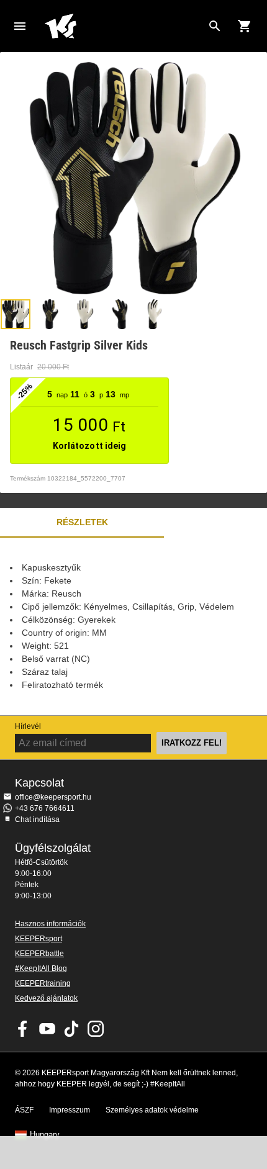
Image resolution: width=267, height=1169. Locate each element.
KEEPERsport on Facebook (23, 1029)
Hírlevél (28, 726)
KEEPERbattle (39, 953)
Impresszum (69, 1110)
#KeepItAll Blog (41, 968)
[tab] (15, 314)
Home (123, 26)
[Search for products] (214, 26)
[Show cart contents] (244, 26)
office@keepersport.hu (53, 797)
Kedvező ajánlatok (46, 998)
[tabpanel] (133, 626)
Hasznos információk (50, 923)
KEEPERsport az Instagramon (96, 1029)
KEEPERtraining (43, 983)
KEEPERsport (38, 938)
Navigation (20, 26)
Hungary (45, 1135)
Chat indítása (37, 819)
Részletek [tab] (82, 522)
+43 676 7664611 (45, 808)
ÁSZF (24, 1110)
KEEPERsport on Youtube (47, 1029)
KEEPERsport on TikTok (71, 1029)
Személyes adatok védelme (152, 1110)
